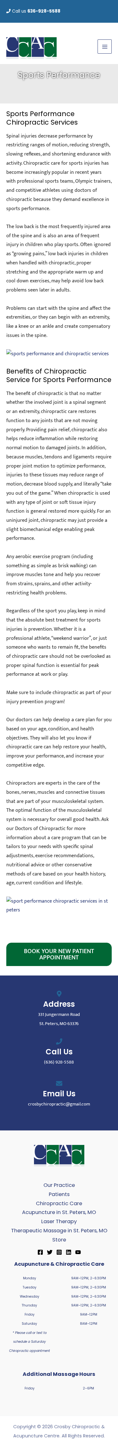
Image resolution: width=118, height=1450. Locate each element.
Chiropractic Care (59, 1203)
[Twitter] (50, 1252)
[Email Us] (59, 1083)
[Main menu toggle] (105, 46)
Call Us (59, 1051)
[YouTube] (78, 1252)
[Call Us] (59, 1041)
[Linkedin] (68, 1252)
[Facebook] (40, 1252)
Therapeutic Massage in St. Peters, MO (59, 1230)
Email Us (59, 1093)
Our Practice (59, 1185)
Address (59, 1004)
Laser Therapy (59, 1221)
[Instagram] (59, 1252)
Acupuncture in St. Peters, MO (59, 1212)
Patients (59, 1194)
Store (59, 1239)
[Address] (59, 994)
